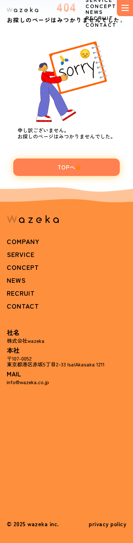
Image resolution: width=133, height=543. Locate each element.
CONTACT (105, 24)
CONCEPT (101, 6)
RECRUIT (100, 18)
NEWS (94, 11)
